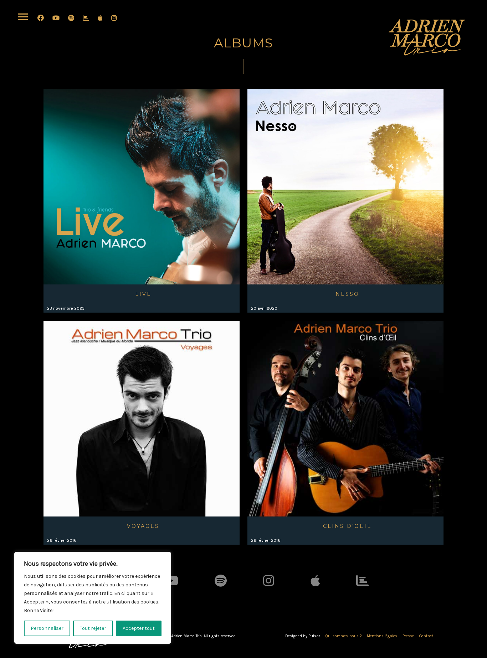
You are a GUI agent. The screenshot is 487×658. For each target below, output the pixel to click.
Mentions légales (382, 636)
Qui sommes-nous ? (343, 636)
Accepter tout (139, 628)
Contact (426, 636)
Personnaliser (47, 628)
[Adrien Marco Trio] (427, 37)
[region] (92, 598)
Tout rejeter (93, 628)
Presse (408, 636)
